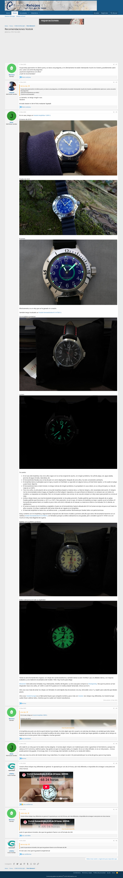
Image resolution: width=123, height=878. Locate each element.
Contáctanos (77, 873)
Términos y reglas (87, 873)
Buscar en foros (20, 16)
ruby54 (11, 92)
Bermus (8, 32)
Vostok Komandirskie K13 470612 (50, 312)
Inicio (8, 13)
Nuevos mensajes (10, 16)
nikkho (11, 774)
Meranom (22, 684)
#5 (116, 743)
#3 (116, 112)
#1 (116, 64)
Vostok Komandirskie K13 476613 (36, 516)
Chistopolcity (92, 684)
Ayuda (109, 873)
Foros (15, 13)
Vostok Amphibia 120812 (42, 115)
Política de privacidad (99, 873)
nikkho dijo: (24, 813)
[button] (28, 13)
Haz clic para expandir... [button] (68, 728)
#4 (116, 708)
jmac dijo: (23, 712)
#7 (116, 809)
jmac (11, 122)
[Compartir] (114, 64)
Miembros (34, 13)
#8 (116, 840)
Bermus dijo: (24, 86)
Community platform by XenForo (61, 876)
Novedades (23, 13)
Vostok (80, 696)
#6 (116, 763)
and (26, 77)
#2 (116, 82)
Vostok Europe (31, 696)
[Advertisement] (61, 48)
